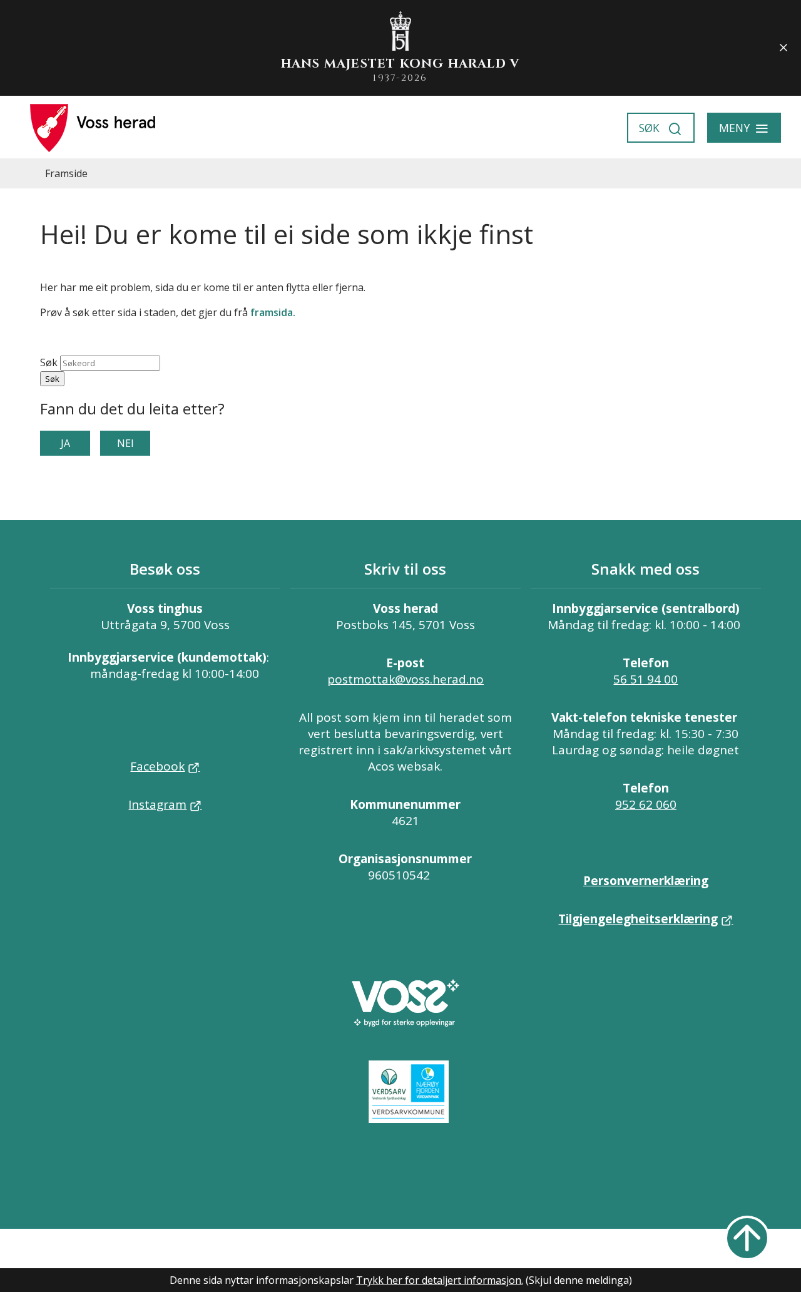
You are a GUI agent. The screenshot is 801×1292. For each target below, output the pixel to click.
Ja (65, 443)
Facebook (157, 766)
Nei (125, 443)
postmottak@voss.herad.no (405, 679)
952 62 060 (645, 804)
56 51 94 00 (645, 679)
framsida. (272, 312)
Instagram (157, 804)
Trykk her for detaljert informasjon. (439, 1280)
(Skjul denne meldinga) (579, 1280)
